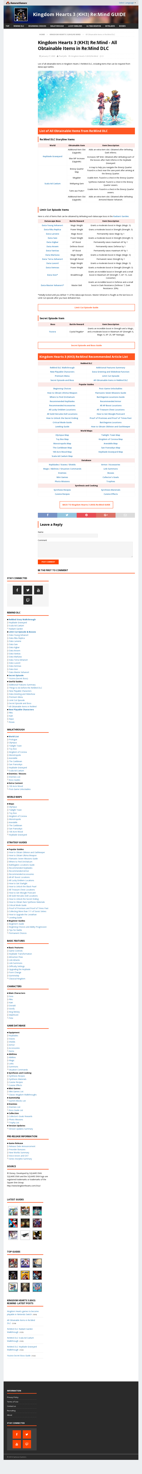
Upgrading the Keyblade (19, 969)
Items (11, 1051)
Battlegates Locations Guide (111, 397)
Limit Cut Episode (110, 376)
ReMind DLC (19, 26)
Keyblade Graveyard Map (111, 451)
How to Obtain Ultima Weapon (62, 393)
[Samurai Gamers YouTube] (38, 590)
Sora (11, 996)
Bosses (122, 26)
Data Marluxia (52, 255)
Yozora (52, 331)
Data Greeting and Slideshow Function (110, 371)
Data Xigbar (52, 242)
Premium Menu (62, 376)
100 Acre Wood (16, 786)
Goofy (12, 1008)
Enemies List (14, 777)
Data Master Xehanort (19, 672)
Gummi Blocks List (17, 1100)
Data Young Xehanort (18, 635)
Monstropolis (15, 755)
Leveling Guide (62, 426)
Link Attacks (14, 960)
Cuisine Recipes (62, 494)
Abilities (55, 468)
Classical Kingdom (17, 978)
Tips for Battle (15, 930)
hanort (59, 225)
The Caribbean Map (62, 447)
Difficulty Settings (17, 966)
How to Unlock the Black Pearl (22, 886)
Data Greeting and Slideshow (22, 694)
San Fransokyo (15, 764)
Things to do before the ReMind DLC (25, 687)
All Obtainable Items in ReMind (22, 706)
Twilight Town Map (110, 435)
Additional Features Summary (110, 367)
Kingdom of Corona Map (111, 439)
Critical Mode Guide (62, 422)
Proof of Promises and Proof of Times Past (111, 418)
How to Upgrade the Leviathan (23, 914)
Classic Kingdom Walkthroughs (23, 1094)
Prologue (13, 739)
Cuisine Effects (111, 494)
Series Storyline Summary (20, 1158)
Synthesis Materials (110, 490)
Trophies (110, 481)
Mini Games (62, 477)
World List (14, 736)
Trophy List (14, 1122)
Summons (13, 1066)
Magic (46, 468)
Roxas (12, 722)
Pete (11, 1018)
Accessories (114, 464)
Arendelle (13, 758)
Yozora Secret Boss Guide (19, 1355)
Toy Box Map (62, 439)
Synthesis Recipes (62, 490)
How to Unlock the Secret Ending (62, 418)
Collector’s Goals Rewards (20, 1116)
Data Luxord (52, 263)
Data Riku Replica (52, 229)
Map (66, 435)
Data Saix (52, 238)
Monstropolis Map (62, 443)
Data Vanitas (52, 250)
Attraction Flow (16, 957)
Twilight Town (15, 745)
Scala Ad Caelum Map (62, 456)
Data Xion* (52, 275)
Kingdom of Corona (18, 752)
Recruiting (11, 1410)
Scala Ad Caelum (53, 183)
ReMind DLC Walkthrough (62, 367)
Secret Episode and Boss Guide (86, 345)
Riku (11, 712)
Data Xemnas (52, 267)
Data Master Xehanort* (52, 285)
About (9, 1415)
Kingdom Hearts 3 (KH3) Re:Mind (84, 56)
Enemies (62, 473)
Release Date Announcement (22, 1146)
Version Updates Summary (21, 1128)
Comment (42, 540)
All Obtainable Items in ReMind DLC (111, 380)
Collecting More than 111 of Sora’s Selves (27, 911)
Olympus (59, 435)
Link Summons (111, 468)
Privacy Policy (12, 1397)
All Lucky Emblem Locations (62, 409)
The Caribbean (15, 761)
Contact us (11, 1406)
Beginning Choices (37, 26)
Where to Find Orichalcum (62, 397)
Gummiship (14, 975)
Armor (104, 464)
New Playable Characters (62, 371)
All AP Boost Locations (110, 405)
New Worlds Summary (19, 1152)
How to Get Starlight (18, 883)
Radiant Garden (121, 216)
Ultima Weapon (93, 26)
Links (11, 1063)
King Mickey (14, 1011)
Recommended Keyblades (62, 401)
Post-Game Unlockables (110, 388)
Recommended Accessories (62, 405)
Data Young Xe (49, 225)
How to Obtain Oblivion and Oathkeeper (110, 426)
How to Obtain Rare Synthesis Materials (27, 902)
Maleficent (13, 1015)
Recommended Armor (110, 401)
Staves (64, 464)
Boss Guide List (16, 1110)
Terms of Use (12, 1401)
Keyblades (110, 26)
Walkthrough (57, 26)
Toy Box (13, 748)
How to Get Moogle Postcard (111, 414)
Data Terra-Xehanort (52, 259)
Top (7, 26)
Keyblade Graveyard (52, 156)
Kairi (11, 715)
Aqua (11, 719)
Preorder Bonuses (17, 1149)
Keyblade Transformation (20, 953)
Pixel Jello (63, 56)
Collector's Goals (111, 477)
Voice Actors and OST (19, 1155)
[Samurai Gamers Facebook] (17, 590)
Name (40, 532)
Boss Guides (14, 780)
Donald (12, 1005)
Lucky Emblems (75, 26)
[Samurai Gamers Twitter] (27, 590)
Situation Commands (70, 468)
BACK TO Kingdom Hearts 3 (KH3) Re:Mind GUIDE (86, 504)
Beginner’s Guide (16, 923)
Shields (72, 464)
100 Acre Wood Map (62, 451)
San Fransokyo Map (110, 447)
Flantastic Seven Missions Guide (110, 393)
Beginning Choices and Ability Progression (28, 927)
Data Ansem (53, 246)
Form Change (15, 972)
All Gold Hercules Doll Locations (62, 414)
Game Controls (16, 950)
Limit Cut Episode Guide (86, 307)
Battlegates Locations (110, 422)
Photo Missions (62, 481)
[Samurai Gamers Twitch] (27, 600)
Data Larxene (52, 233)
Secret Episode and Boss (62, 380)
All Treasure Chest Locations (111, 409)
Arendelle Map (111, 443)
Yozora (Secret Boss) (18, 678)
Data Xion (13, 669)
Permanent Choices (18, 933)
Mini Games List (16, 1091)
